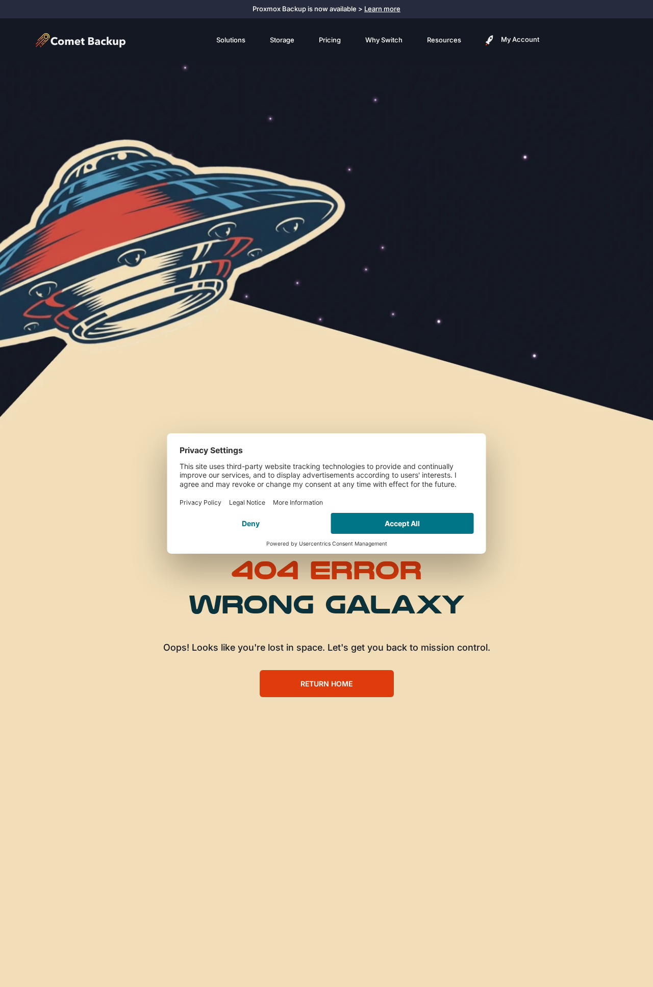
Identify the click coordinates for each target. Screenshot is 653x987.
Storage (282, 40)
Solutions (230, 40)
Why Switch (384, 40)
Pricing (330, 40)
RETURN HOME (326, 683)
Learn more (382, 9)
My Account (519, 39)
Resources (444, 40)
